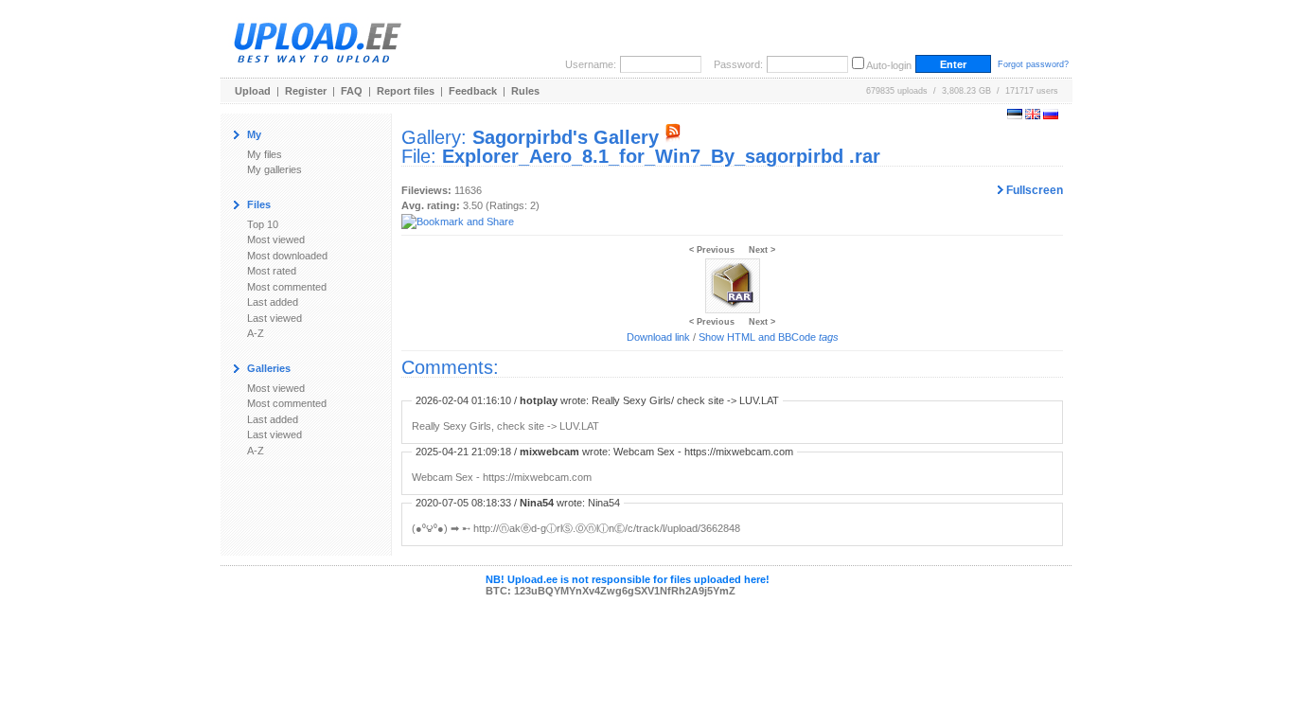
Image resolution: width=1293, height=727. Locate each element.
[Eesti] (1014, 115)
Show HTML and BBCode (769, 337)
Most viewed (276, 239)
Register (306, 91)
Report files (405, 91)
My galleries (274, 169)
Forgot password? (1033, 64)
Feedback (473, 91)
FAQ (352, 91)
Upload (253, 91)
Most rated (271, 270)
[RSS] (673, 137)
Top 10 (262, 224)
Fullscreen (1033, 190)
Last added (272, 302)
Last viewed (274, 318)
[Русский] (1050, 115)
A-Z (255, 333)
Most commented (287, 287)
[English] (1032, 115)
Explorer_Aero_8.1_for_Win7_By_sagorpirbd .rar (661, 156)
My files (264, 154)
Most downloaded (287, 255)
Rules (525, 91)
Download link (658, 337)
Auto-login (889, 65)
